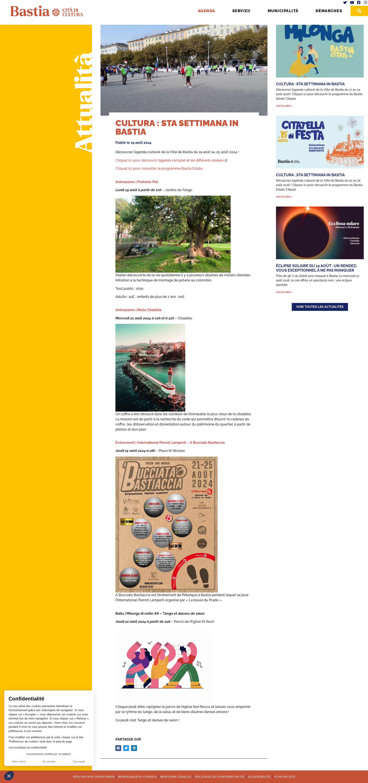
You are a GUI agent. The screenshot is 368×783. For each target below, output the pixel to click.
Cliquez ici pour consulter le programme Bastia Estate (159, 168)
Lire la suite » (284, 105)
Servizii (241, 11)
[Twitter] (345, 2)
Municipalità (283, 11)
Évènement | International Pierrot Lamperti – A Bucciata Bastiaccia (170, 443)
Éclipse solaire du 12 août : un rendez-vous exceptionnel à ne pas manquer (317, 268)
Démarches (329, 11)
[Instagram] (365, 2)
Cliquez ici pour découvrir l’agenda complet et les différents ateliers (169, 160)
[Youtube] (352, 2)
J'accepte (78, 761)
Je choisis (49, 761)
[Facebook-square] (358, 2)
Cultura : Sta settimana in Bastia (310, 84)
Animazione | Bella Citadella (138, 310)
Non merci (19, 761)
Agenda (206, 11)
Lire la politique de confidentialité (28, 747)
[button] (9, 776)
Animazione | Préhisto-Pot (136, 182)
